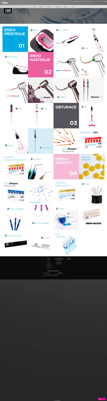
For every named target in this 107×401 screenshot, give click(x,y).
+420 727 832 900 (59, 263)
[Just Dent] (75, 1)
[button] (105, 1)
